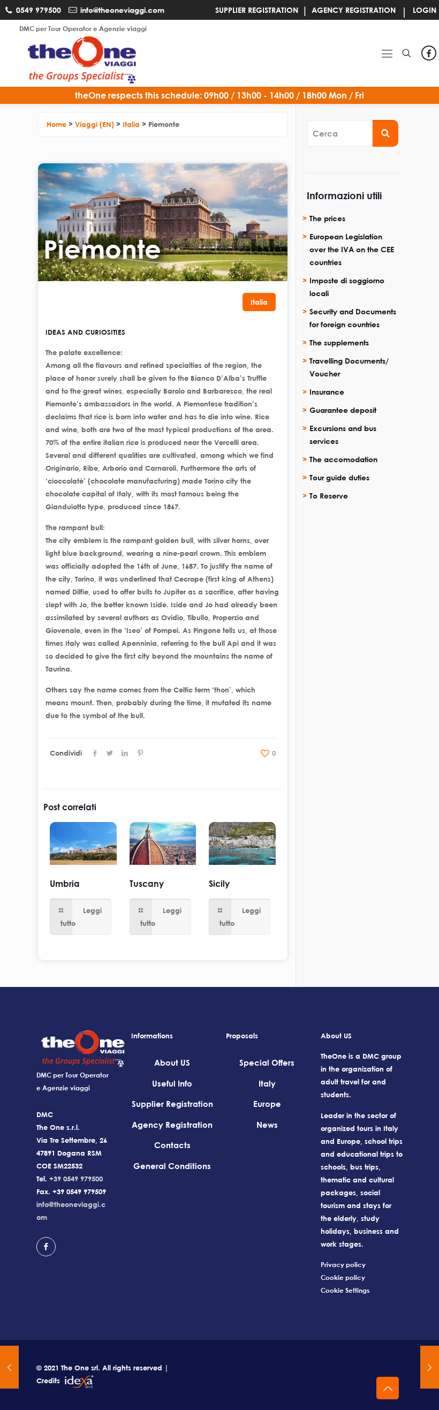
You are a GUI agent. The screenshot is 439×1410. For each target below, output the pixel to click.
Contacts (172, 1145)
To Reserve (328, 495)
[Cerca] (385, 133)
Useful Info (172, 1083)
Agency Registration (172, 1124)
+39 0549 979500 (76, 1178)
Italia (259, 302)
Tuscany (147, 883)
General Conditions (172, 1166)
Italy (267, 1083)
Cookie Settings (345, 1290)
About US (172, 1062)
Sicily (219, 883)
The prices (327, 218)
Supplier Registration (172, 1104)
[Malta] (9, 1367)
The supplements (339, 342)
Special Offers (266, 1062)
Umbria (65, 883)
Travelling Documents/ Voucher (349, 367)
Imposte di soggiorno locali (346, 287)
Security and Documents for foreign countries (352, 318)
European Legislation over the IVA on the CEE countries (351, 249)
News (267, 1124)
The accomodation (343, 459)
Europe (267, 1104)
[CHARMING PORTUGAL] (429, 1367)
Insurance (326, 391)
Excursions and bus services (342, 435)
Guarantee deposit (342, 409)
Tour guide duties (339, 477)
